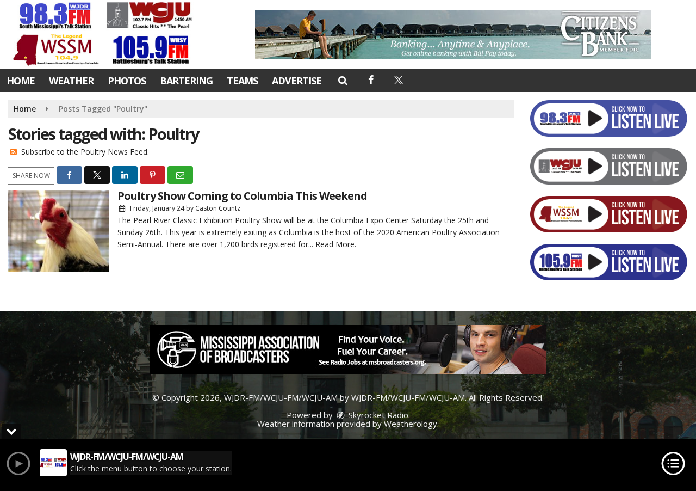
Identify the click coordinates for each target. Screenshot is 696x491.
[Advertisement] (453, 34)
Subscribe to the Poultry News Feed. (85, 151)
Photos (127, 80)
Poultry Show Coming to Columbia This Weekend (242, 195)
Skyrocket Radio (377, 414)
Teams (242, 80)
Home (21, 80)
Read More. (335, 244)
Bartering (186, 80)
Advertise (296, 80)
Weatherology (410, 423)
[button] (342, 80)
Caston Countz (217, 208)
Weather (71, 80)
